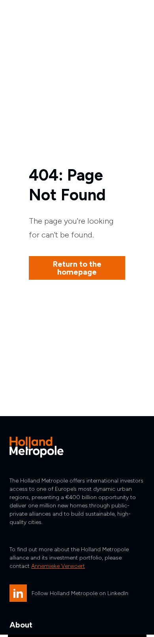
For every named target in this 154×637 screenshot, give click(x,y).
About (20, 625)
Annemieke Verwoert (58, 566)
